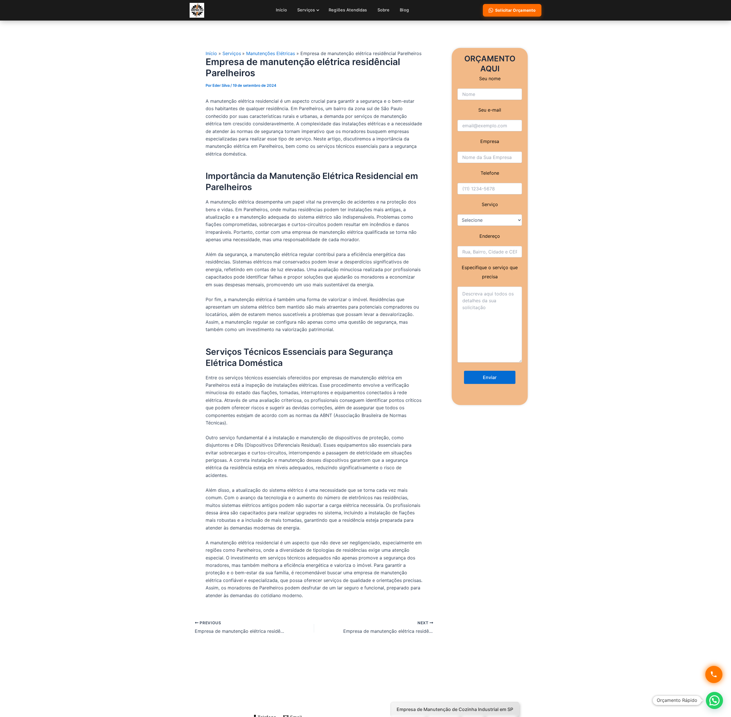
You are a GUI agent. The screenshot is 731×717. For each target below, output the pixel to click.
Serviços (306, 10)
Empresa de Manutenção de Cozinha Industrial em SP (455, 709)
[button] (714, 700)
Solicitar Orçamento (515, 10)
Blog (404, 10)
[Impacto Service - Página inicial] (197, 10)
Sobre (383, 10)
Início (281, 10)
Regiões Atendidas (348, 10)
